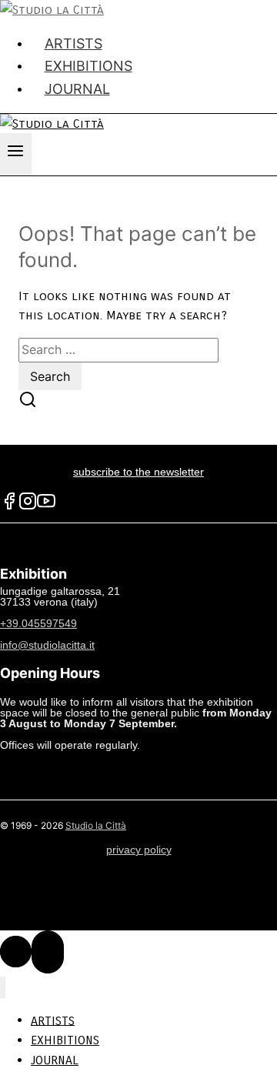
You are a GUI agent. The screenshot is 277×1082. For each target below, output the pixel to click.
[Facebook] (9, 506)
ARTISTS (53, 1020)
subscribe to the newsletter (138, 472)
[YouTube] (46, 506)
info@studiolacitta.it (47, 645)
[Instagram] (27, 506)
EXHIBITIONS (65, 1040)
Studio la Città (95, 825)
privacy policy (139, 849)
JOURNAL (77, 89)
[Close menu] (2, 988)
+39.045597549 (38, 623)
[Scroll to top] (16, 951)
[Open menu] (16, 154)
